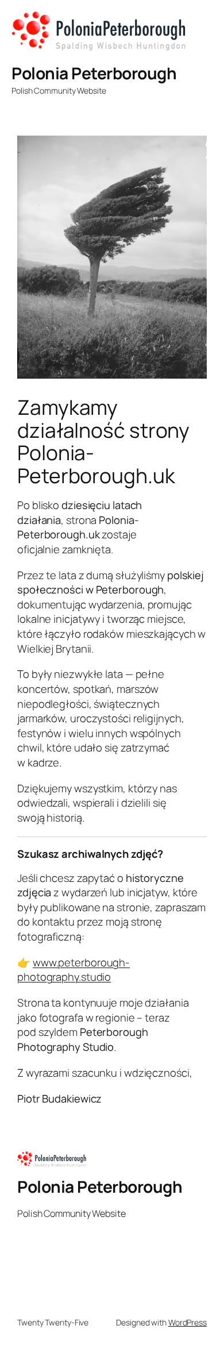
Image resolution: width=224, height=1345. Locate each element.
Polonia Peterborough (93, 73)
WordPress (187, 1322)
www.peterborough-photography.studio (73, 969)
